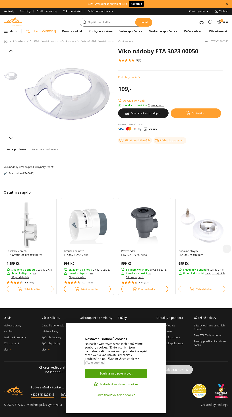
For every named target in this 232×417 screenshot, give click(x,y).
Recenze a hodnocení (45, 149)
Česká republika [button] (197, 11)
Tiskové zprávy (12, 325)
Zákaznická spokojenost (170, 343)
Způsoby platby (51, 343)
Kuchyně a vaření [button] (101, 31)
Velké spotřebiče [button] (130, 31)
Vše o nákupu (51, 318)
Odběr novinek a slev (100, 11)
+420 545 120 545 (42, 395)
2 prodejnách (156, 105)
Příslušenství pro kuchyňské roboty (55, 41)
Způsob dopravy (51, 337)
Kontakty (9, 11)
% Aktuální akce (72, 11)
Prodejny (25, 11)
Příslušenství (20, 41)
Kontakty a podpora (169, 318)
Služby (122, 318)
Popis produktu (16, 149)
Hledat (144, 22)
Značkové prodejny (15, 337)
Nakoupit (136, 4)
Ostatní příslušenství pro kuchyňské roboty (107, 41)
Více (6, 349)
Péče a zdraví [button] (193, 31)
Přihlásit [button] (223, 11)
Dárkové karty (50, 331)
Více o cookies (94, 363)
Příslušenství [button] (218, 31)
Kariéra (8, 331)
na (215, 273)
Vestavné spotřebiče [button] (163, 31)
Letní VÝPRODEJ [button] (45, 31)
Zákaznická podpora (168, 337)
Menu (13, 31)
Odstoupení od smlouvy (96, 318)
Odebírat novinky (176, 370)
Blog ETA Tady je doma (207, 335)
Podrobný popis (127, 77)
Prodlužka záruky (46, 11)
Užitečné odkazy (205, 318)
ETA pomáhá (11, 343)
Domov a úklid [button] (72, 31)
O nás (7, 318)
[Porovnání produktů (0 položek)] (201, 22)
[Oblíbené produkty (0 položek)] (210, 22)
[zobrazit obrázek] (11, 51)
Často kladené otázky (54, 325)
